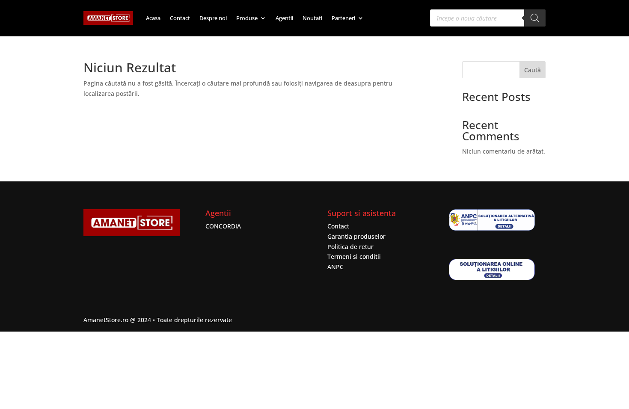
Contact (180, 18)
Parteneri (343, 18)
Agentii (284, 18)
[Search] (535, 18)
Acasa (153, 18)
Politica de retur (350, 247)
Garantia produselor (356, 236)
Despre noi (213, 18)
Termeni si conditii (354, 256)
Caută (532, 70)
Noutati (312, 18)
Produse (247, 18)
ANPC (335, 267)
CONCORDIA (223, 226)
